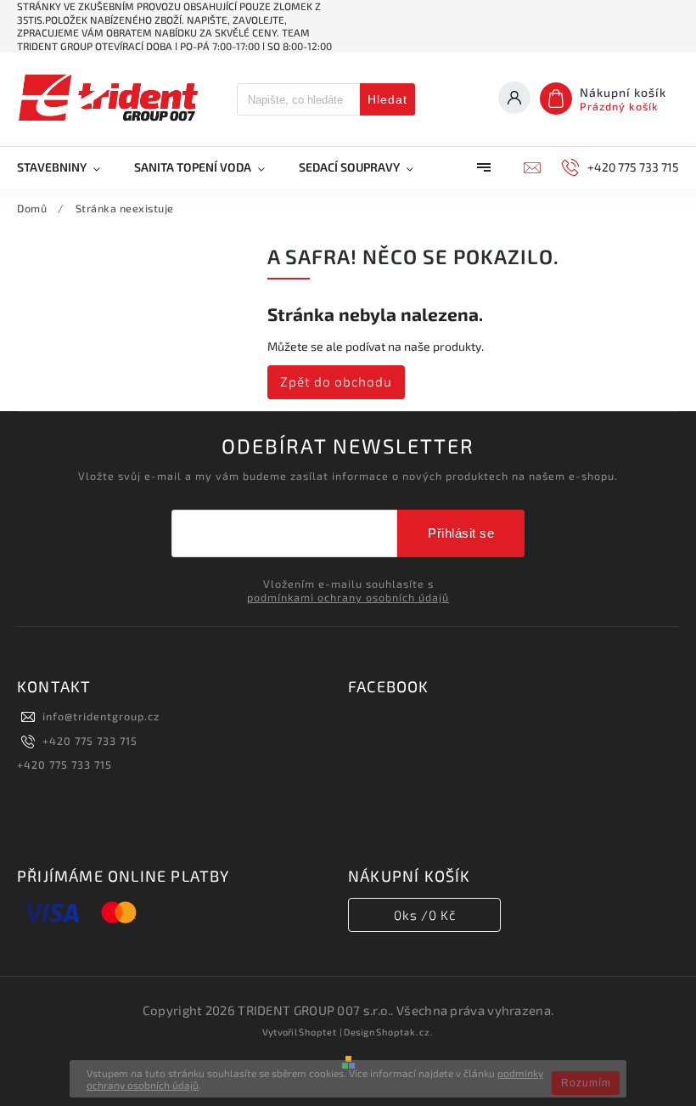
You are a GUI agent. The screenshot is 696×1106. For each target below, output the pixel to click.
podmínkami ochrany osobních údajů (348, 597)
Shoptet (318, 1031)
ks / (425, 915)
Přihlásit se (461, 533)
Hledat (387, 99)
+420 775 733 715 (90, 741)
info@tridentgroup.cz (101, 716)
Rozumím (586, 1083)
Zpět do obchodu (336, 381)
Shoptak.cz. (405, 1031)
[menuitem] (67, 167)
